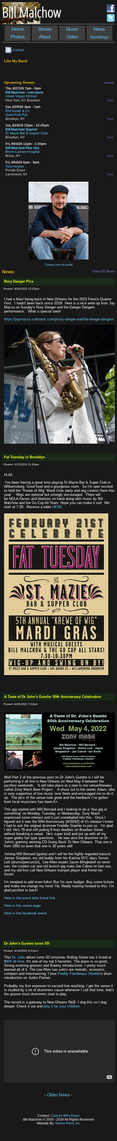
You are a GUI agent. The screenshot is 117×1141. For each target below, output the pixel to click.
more (110, 100)
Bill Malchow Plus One (22, 148)
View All (108, 82)
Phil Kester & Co (17, 111)
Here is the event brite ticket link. (30, 898)
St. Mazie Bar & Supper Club (26, 133)
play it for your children (61, 1006)
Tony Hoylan (14, 166)
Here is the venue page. (23, 906)
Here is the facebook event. (26, 913)
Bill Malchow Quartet (21, 129)
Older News (58, 1094)
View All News (104, 271)
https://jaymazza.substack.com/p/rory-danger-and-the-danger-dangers (59, 319)
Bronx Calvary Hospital (22, 152)
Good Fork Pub (16, 115)
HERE (57, 507)
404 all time (15, 961)
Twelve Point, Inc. (68, 1123)
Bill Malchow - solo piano (24, 92)
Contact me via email (58, 264)
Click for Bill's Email (65, 1116)
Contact (18, 50)
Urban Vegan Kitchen (21, 96)
